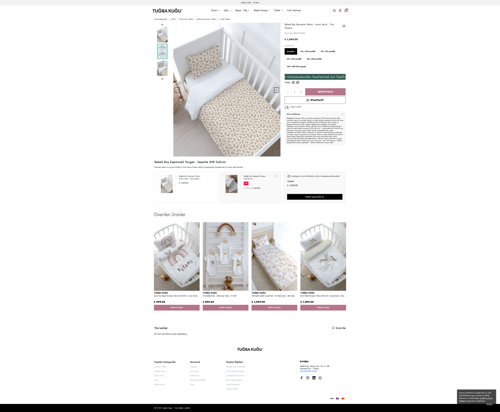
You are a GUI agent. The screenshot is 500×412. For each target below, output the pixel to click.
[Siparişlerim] (340, 10)
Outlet (277, 10)
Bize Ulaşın (194, 371)
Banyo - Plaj (241, 10)
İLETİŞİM (256, 3)
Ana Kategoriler (160, 19)
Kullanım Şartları (232, 389)
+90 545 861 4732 (308, 370)
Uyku (226, 10)
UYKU (173, 19)
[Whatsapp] (320, 377)
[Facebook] (301, 377)
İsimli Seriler (225, 19)
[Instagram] (307, 377)
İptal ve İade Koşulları (234, 380)
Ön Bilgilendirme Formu (235, 375)
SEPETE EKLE (325, 91)
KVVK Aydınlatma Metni (235, 371)
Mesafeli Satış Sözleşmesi (235, 366)
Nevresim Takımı (186, 19)
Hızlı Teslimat (294, 10)
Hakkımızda (194, 375)
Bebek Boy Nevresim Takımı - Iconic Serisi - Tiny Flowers (190, 177)
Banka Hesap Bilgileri (198, 380)
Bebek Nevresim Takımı (207, 19)
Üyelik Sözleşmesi (233, 384)
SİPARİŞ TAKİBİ (246, 3)
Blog (192, 384)
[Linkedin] (313, 377)
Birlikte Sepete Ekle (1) (314, 197)
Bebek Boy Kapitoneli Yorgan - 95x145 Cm (255, 177)
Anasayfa (193, 366)
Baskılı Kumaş (260, 10)
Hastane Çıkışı (159, 371)
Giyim (214, 10)
